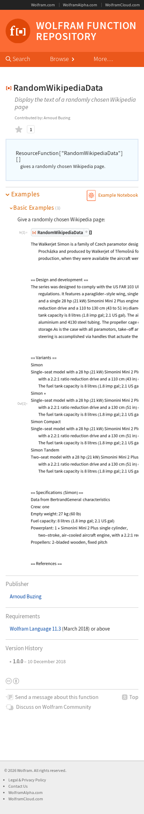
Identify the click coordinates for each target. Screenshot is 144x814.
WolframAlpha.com (80, 4)
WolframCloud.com (122, 4)
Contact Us (18, 786)
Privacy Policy (34, 779)
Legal (13, 779)
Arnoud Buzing (26, 596)
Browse (60, 59)
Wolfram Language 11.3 (36, 628)
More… (103, 59)
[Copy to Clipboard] (61, 232)
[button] (72, 194)
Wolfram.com (43, 4)
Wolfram (24, 770)
